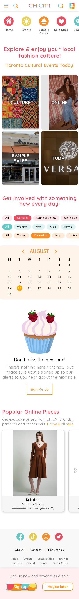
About (19, 550)
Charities (16, 563)
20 (39, 282)
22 (59, 282)
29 (59, 288)
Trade (44, 563)
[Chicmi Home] (9, 21)
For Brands (56, 550)
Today (21, 235)
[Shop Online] (61, 21)
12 (29, 276)
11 (19, 276)
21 (49, 282)
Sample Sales (46, 218)
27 (39, 288)
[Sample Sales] (44, 21)
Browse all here (60, 424)
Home (68, 226)
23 (69, 282)
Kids (53, 226)
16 (69, 276)
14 (49, 276)
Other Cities (60, 563)
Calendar (40, 235)
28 (49, 288)
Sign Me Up (39, 389)
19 (29, 282)
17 (9, 282)
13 (39, 276)
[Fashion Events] (26, 21)
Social (31, 563)
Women (22, 226)
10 (9, 276)
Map (58, 235)
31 (9, 294)
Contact (36, 550)
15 (59, 276)
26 (29, 288)
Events (28, 558)
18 (19, 282)
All (7, 218)
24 (9, 288)
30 (69, 288)
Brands (63, 558)
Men (39, 226)
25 (19, 288)
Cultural (22, 218)
